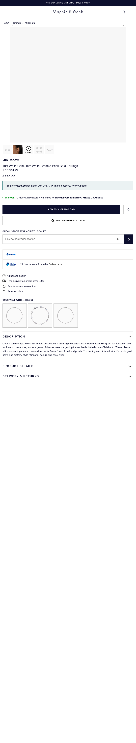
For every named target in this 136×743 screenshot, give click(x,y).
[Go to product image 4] (49, 149)
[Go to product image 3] (39, 149)
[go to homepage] (68, 12)
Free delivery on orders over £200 (25, 281)
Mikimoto (30, 22)
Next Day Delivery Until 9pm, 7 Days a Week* (68, 2)
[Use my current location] (118, 239)
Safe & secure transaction (21, 286)
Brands (17, 22)
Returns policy (15, 291)
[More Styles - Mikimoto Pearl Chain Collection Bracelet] (40, 315)
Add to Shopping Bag (61, 209)
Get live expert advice (70, 220)
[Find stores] (128, 239)
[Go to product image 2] (18, 149)
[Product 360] (28, 149)
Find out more (55, 264)
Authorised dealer (16, 275)
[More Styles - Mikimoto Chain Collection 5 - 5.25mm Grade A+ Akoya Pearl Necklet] (14, 315)
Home (5, 22)
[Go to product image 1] (7, 149)
